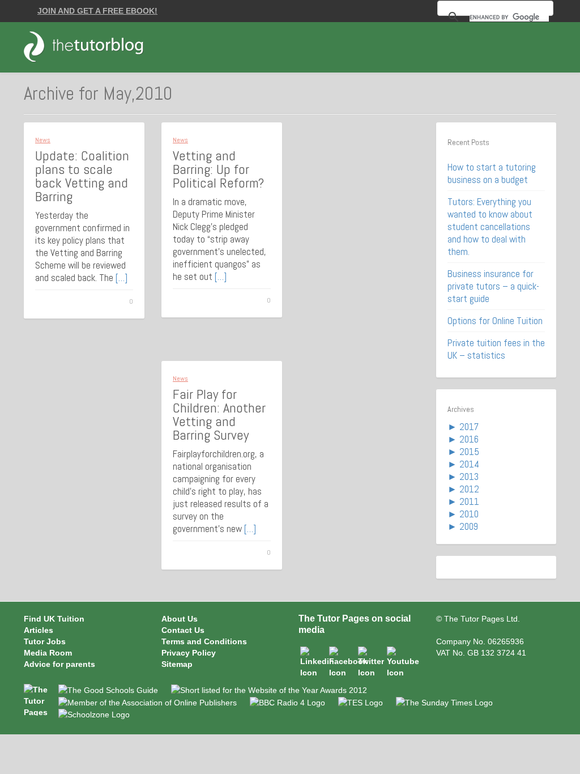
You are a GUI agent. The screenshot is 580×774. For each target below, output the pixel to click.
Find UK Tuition (54, 618)
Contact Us (182, 630)
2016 (469, 439)
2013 (469, 476)
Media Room (48, 652)
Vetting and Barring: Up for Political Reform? (218, 169)
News (42, 139)
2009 (468, 526)
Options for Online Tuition (495, 320)
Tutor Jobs (45, 641)
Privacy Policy (188, 652)
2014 (469, 464)
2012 (469, 489)
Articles (38, 630)
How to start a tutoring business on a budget (491, 173)
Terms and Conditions (204, 641)
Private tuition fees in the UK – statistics (496, 349)
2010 (469, 514)
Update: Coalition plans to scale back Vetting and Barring (82, 176)
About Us (179, 618)
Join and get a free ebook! (97, 10)
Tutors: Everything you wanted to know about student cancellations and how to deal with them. (489, 226)
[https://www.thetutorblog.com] (90, 46)
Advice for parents (59, 664)
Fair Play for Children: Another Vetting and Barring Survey (219, 414)
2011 (469, 501)
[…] (121, 277)
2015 (469, 451)
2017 (469, 426)
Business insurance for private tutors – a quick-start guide (493, 286)
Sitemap (177, 664)
